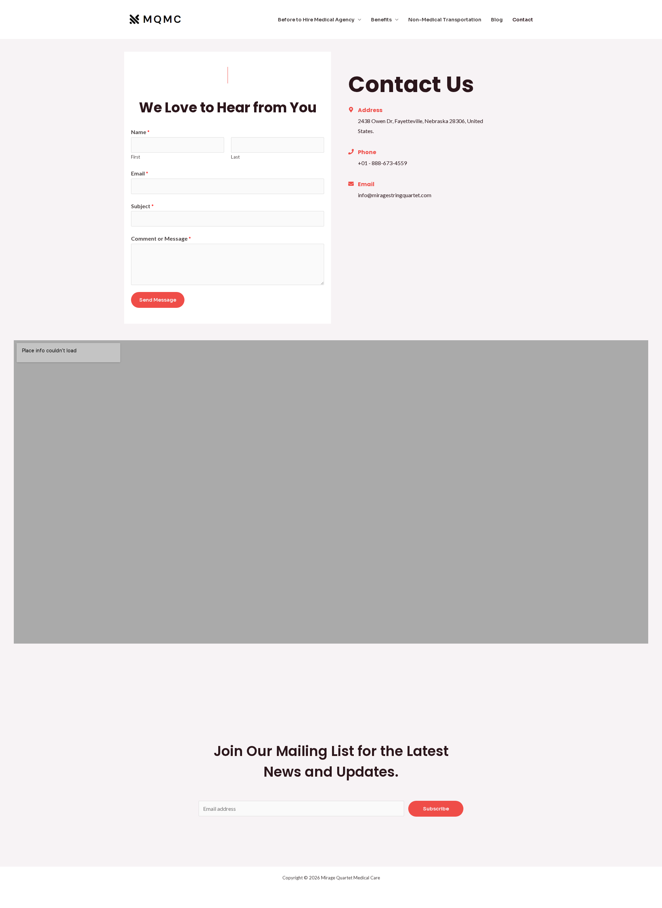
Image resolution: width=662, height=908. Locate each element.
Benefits (381, 20)
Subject (142, 206)
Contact (522, 20)
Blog (497, 20)
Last (235, 157)
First (135, 157)
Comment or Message (161, 238)
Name (140, 132)
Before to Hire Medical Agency (316, 20)
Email (139, 173)
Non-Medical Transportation (444, 20)
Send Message (157, 300)
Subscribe (436, 809)
